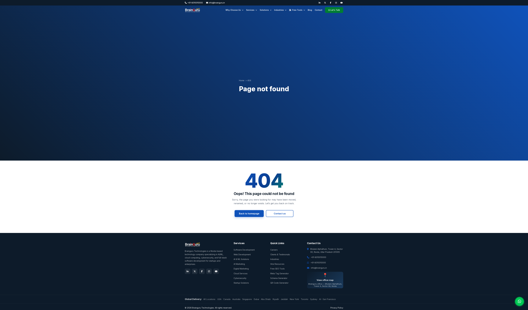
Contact (318, 10)
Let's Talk (335, 10)
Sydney (313, 299)
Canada (226, 299)
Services (250, 10)
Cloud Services (241, 273)
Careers (274, 250)
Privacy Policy (336, 308)
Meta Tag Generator (279, 273)
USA (219, 299)
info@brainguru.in (217, 3)
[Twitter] (325, 2)
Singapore (247, 299)
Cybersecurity (240, 278)
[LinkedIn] (319, 2)
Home (241, 80)
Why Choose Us (233, 10)
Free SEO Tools (277, 268)
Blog (310, 10)
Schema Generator (278, 278)
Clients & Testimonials (280, 254)
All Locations (209, 299)
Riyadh (276, 299)
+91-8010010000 (195, 3)
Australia (236, 299)
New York (294, 299)
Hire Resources (277, 264)
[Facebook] (330, 2)
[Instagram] (336, 2)
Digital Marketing (241, 268)
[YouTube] (341, 2)
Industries (279, 10)
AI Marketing (239, 264)
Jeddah (284, 299)
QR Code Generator (279, 283)
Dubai (256, 299)
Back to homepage (249, 213)
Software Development (244, 250)
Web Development (242, 254)
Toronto (304, 299)
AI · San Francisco (327, 299)
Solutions (264, 10)
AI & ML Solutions (241, 259)
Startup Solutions (241, 283)
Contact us (280, 213)
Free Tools (297, 10)
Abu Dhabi (266, 299)
